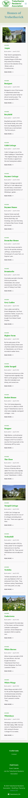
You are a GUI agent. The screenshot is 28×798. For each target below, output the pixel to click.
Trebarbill (8, 537)
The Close (8, 459)
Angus (7, 48)
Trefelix (7, 570)
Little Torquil (10, 367)
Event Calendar (14, 768)
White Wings (10, 683)
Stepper (7, 428)
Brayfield (8, 114)
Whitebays (9, 716)
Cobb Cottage (10, 145)
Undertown (9, 616)
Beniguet (8, 84)
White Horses (10, 649)
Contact (14, 754)
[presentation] (14, 35)
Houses (6, 45)
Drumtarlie (9, 271)
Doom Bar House (11, 241)
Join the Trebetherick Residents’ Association (14, 772)
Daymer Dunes (10, 207)
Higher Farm (9, 336)
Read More (8, 72)
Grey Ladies (9, 302)
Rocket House (10, 398)
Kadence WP (14, 790)
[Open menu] (26, 3)
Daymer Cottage (11, 176)
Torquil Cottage (11, 506)
